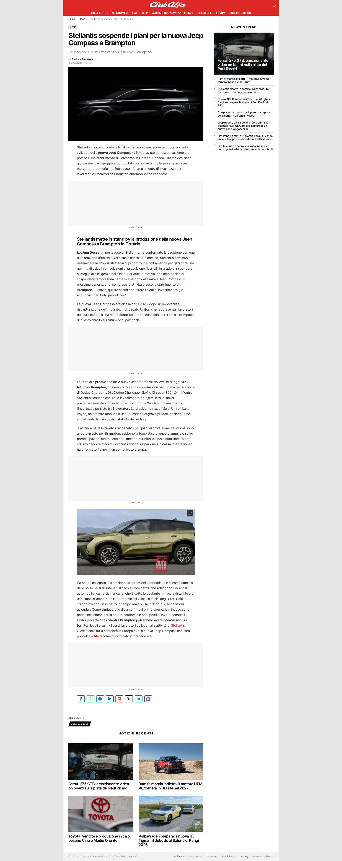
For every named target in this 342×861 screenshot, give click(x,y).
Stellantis (98, 12)
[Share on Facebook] (81, 698)
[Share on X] (129, 698)
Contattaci (211, 856)
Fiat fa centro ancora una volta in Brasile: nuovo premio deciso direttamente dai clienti (245, 147)
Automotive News (164, 12)
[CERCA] (274, 5)
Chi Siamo (179, 856)
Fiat (134, 12)
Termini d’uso (229, 856)
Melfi (98, 636)
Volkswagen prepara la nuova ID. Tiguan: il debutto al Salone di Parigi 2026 (169, 840)
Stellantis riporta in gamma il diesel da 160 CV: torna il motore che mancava (244, 90)
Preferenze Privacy (263, 856)
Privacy (244, 856)
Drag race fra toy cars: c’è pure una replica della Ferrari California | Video (244, 114)
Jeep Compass (79, 724)
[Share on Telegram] (138, 698)
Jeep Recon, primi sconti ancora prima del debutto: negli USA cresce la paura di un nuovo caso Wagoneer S (243, 126)
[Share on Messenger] (100, 698)
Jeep (145, 12)
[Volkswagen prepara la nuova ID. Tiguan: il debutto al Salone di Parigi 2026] (171, 814)
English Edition (240, 12)
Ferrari (188, 12)
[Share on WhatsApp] (90, 698)
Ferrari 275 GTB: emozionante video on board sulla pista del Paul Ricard (98, 786)
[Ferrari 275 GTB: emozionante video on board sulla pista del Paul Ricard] (100, 761)
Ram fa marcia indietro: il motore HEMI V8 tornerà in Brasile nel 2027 (171, 786)
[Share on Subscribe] (148, 698)
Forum (220, 12)
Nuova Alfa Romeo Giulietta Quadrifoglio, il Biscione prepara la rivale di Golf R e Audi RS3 (244, 102)
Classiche (204, 12)
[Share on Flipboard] (119, 698)
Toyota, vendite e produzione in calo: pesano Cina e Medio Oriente (99, 838)
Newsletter (195, 856)
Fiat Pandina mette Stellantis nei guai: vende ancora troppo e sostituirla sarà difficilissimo (245, 137)
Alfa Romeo (120, 12)
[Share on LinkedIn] (110, 698)
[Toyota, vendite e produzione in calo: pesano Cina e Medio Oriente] (100, 814)
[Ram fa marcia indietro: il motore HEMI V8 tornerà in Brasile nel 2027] (171, 761)
